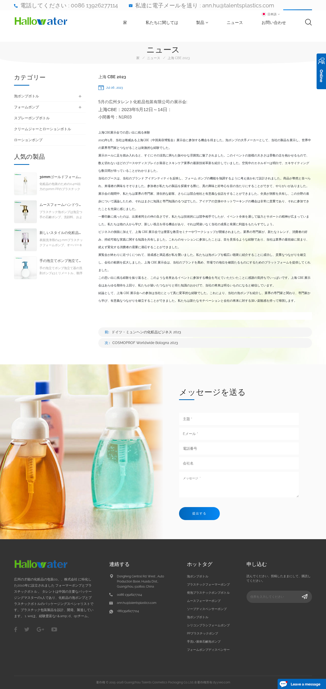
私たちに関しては (162, 22)
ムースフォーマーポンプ (204, 601)
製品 (200, 22)
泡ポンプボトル (26, 96)
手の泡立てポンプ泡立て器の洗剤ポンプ (61, 261)
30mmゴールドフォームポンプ (61, 177)
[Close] (321, 92)
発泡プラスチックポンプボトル (208, 592)
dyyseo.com (221, 682)
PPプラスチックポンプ (202, 633)
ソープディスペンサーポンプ (207, 609)
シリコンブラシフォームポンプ (208, 625)
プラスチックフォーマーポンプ (208, 584)
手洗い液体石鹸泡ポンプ (204, 641)
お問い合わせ (274, 22)
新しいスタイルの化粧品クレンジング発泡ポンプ (61, 233)
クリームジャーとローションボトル (42, 129)
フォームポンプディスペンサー (208, 650)
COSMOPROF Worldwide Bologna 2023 (145, 343)
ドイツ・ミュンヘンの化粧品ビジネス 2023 (146, 332)
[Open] (321, 71)
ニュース (235, 22)
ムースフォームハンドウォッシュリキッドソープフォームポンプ (61, 205)
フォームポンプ (26, 107)
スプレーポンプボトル (32, 118)
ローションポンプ (28, 140)
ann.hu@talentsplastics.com (238, 5)
